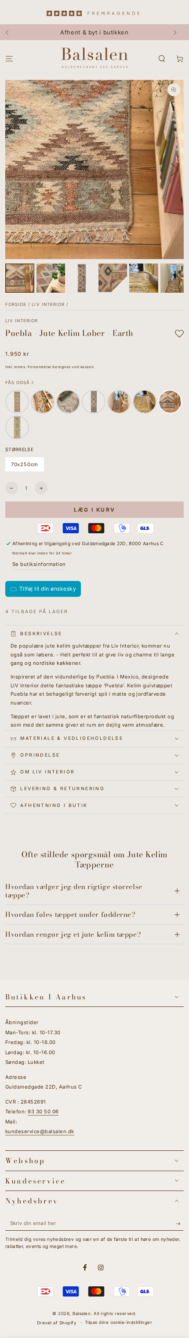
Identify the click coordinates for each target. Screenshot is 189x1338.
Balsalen (82, 1313)
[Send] (180, 1223)
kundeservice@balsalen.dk (39, 1131)
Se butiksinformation (39, 564)
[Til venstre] (11, 32)
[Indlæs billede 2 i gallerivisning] (50, 278)
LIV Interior (48, 304)
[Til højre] (178, 32)
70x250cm (26, 466)
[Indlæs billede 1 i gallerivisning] (19, 278)
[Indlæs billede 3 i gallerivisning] (81, 278)
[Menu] (9, 58)
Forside (15, 304)
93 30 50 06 (43, 1111)
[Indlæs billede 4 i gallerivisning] (112, 278)
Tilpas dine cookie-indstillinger (118, 1322)
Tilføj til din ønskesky (47, 588)
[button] (162, 58)
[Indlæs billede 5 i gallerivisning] (143, 278)
